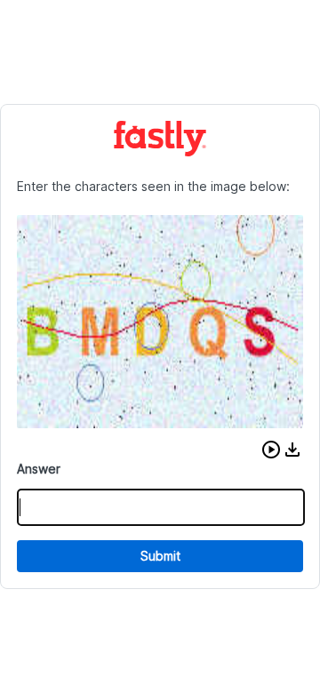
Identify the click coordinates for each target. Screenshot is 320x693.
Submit (160, 555)
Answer (38, 468)
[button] (271, 449)
